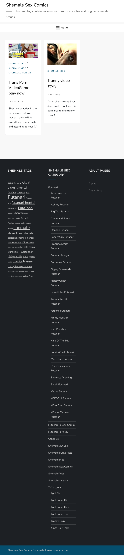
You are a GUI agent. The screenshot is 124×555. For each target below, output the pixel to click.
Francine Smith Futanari (59, 246)
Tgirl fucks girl (59, 500)
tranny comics (26, 266)
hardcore (11, 213)
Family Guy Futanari (62, 237)
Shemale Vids (17, 68)
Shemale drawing (61, 377)
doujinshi (21, 192)
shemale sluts (13, 247)
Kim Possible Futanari (58, 331)
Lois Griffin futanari (62, 352)
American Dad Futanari (59, 195)
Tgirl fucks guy (60, 507)
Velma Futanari (59, 391)
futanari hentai (23, 202)
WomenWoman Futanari (60, 415)
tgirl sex (32, 256)
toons (10, 262)
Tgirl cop (56, 493)
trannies (17, 261)
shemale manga (15, 242)
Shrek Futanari (59, 384)
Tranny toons (23, 271)
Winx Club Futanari (62, 405)
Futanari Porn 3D (58, 432)
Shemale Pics (17, 64)
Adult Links (95, 190)
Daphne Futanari (60, 230)
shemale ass (16, 233)
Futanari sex (12, 208)
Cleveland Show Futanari (60, 221)
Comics (16, 183)
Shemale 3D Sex (58, 446)
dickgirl (25, 182)
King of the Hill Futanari (60, 343)
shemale (21, 228)
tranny (28, 261)
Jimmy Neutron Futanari (59, 320)
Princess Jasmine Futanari (61, 368)
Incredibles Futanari (62, 292)
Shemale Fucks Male (60, 453)
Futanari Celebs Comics (62, 425)
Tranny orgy (58, 521)
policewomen (26, 223)
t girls (19, 256)
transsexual (16, 276)
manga (17, 223)
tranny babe (14, 266)
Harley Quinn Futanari (58, 283)
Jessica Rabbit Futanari (59, 301)
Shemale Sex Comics (27, 5)
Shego (10, 228)
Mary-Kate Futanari (62, 359)
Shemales (28, 242)
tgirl (14, 256)
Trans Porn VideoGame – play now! (20, 88)
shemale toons (27, 247)
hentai (19, 213)
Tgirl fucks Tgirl (60, 514)
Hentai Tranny (20, 218)
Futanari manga (60, 255)
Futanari (16, 197)
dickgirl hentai (17, 188)
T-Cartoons (25, 252)
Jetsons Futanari (60, 311)
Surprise (13, 252)
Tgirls (25, 256)
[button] (62, 28)
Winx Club (28, 276)
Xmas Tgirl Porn (60, 528)
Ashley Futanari (60, 204)
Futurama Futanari (61, 262)
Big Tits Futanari (60, 211)
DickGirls (12, 192)
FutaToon (25, 207)
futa (27, 192)
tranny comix (13, 271)
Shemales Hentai (20, 73)
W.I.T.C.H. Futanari (61, 398)
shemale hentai (25, 237)
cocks (10, 182)
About (92, 183)
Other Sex (54, 439)
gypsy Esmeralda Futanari (61, 272)
